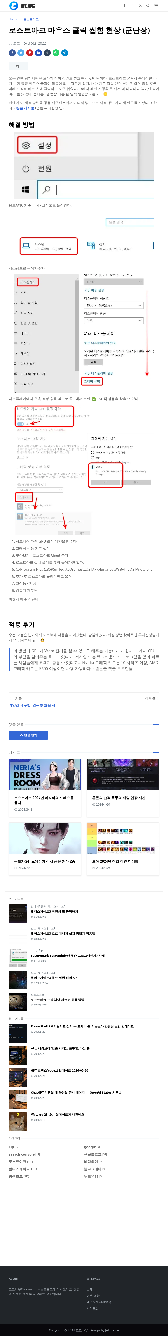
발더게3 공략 (39, 906)
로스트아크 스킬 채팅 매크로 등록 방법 (57, 1000)
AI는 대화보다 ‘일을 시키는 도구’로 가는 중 (60, 1048)
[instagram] (131, 5)
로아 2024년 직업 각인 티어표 (115, 861)
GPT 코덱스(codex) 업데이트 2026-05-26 (59, 1070)
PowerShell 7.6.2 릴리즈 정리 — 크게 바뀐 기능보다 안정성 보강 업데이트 (82, 1026)
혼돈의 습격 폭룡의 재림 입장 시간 (118, 797)
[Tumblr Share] (47, 52)
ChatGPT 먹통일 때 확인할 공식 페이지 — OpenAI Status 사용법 (76, 1092)
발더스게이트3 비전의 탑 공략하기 (54, 911)
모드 (34, 928)
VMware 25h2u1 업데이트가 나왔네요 (57, 1114)
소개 (90, 1289)
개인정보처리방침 (99, 1302)
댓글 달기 (30, 735)
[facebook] (124, 5)
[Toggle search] (148, 6)
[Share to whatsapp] (56, 52)
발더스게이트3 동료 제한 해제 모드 (55, 977)
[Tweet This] (21, 52)
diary (34, 950)
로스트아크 (37, 994)
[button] (140, 5)
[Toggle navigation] (155, 5)
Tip (41, 950)
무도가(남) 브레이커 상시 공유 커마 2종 (44, 861)
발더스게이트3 (56, 906)
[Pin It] (29, 52)
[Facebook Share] (12, 52)
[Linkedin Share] (38, 52)
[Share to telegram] (64, 52)
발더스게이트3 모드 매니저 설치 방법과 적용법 (63, 933)
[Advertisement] (84, 1219)
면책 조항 (93, 1295)
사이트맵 (93, 1308)
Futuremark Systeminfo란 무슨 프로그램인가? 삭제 (68, 955)
